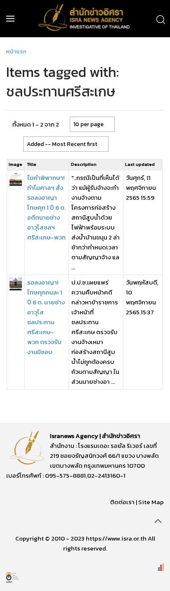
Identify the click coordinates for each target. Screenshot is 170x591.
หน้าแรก (16, 51)
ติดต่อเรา (122, 502)
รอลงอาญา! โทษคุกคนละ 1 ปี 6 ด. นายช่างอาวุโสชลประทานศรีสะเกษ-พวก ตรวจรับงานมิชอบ (46, 317)
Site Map (151, 502)
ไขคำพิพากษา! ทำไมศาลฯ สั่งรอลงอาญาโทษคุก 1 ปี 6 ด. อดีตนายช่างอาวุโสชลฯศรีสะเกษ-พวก (46, 207)
